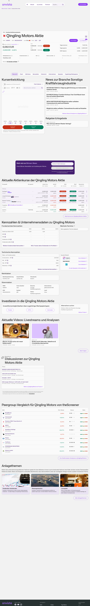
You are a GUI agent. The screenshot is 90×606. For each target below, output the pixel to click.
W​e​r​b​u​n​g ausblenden (57, 19)
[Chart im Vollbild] (3, 92)
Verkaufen (46, 46)
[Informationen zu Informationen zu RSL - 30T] (7, 260)
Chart (21, 74)
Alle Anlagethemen (81, 498)
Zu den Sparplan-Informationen (77, 268)
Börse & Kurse (4, 8)
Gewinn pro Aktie (50, 55)
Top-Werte (64, 605)
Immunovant (8, 417)
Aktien (9, 8)
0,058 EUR (62, 200)
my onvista (39, 4)
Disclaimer (32, 393)
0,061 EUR (73, 196)
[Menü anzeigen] (27, 4)
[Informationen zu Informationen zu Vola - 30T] (7, 263)
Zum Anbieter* (82, 258)
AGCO (7, 425)
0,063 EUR (73, 200)
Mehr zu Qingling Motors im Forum (33, 386)
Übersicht (14, 74)
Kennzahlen (36, 74)
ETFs (29, 310)
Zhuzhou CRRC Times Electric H (13, 421)
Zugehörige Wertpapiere (71, 74)
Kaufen (46, 50)
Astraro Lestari (9, 450)
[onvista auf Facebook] (15, 605)
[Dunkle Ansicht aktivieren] (9, 0)
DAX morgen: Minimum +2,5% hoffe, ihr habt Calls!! (15, 382)
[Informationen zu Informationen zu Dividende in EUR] (11, 239)
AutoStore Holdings (10, 429)
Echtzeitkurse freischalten (16, 205)
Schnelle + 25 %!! (6, 378)
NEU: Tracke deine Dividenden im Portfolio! (43, 245)
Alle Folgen (83, 351)
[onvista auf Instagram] (21, 605)
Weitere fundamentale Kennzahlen (13, 245)
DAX (41, 605)
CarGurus (7, 442)
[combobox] (33, 87)
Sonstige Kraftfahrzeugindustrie (13, 32)
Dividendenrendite (23, 55)
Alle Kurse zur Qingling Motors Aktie (76, 216)
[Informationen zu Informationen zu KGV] (5, 234)
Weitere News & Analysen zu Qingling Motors (74, 113)
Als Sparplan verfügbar (12, 61)
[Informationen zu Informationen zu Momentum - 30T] (11, 265)
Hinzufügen (73, 40)
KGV (37, 55)
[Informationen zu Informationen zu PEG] (5, 237)
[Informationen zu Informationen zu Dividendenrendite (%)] (13, 242)
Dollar (52, 605)
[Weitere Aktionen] (87, 192)
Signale (84, 40)
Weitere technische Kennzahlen (47, 269)
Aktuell (32, 4)
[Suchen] (63, 4)
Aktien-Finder (82, 312)
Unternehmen (52, 74)
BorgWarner (8, 413)
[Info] (12, 56)
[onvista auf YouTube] (18, 605)
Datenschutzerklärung (63, 172)
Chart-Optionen (37, 84)
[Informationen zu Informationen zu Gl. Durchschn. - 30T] (12, 257)
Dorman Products (9, 433)
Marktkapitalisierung (7, 55)
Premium (47, 4)
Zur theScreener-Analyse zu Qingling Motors (73, 458)
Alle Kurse (28, 74)
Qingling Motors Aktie (16, 8)
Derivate (50, 310)
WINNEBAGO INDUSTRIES (12, 446)
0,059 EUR (62, 191)
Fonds (10, 310)
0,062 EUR (73, 191)
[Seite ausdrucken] (86, 37)
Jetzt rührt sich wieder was (9, 373)
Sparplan (60, 74)
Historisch (43, 74)
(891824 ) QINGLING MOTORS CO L (11, 369)
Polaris (7, 438)
